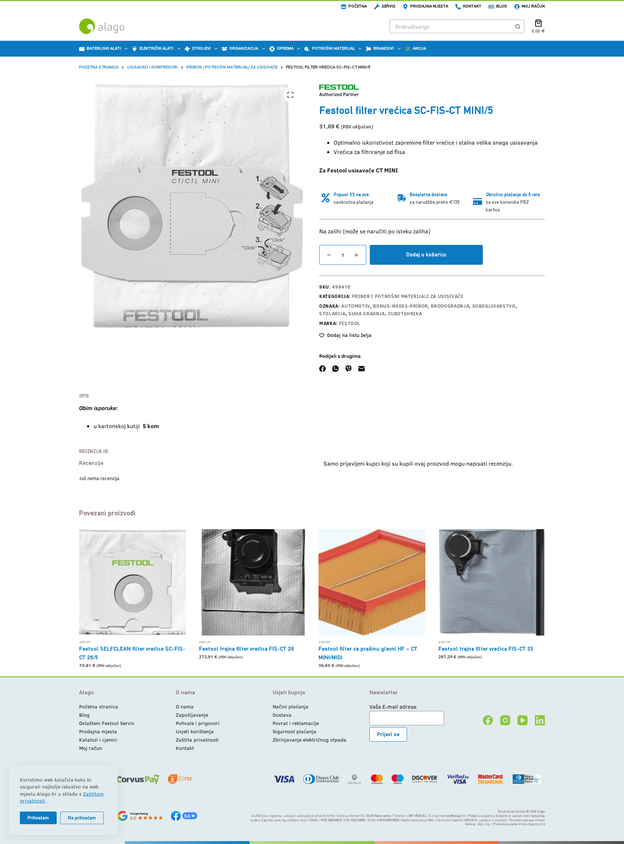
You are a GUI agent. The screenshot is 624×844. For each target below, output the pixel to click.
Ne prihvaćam (82, 818)
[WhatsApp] (335, 368)
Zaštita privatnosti (197, 739)
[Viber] (348, 368)
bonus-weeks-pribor (400, 306)
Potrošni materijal (333, 48)
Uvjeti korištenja (195, 731)
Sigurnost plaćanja (294, 731)
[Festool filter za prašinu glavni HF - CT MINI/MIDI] (371, 582)
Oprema (285, 48)
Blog (501, 6)
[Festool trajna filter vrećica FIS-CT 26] (252, 582)
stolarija (332, 313)
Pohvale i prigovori (198, 723)
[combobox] (450, 26)
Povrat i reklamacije (296, 723)
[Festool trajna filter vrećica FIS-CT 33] (491, 582)
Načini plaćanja (290, 706)
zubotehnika (405, 313)
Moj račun (533, 6)
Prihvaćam (38, 818)
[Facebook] (322, 368)
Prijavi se (388, 734)
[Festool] (339, 90)
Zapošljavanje (192, 714)
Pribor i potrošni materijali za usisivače (408, 296)
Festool (350, 323)
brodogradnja (450, 306)
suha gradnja (366, 313)
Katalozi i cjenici (98, 739)
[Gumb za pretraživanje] (517, 26)
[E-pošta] (361, 368)
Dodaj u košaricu (426, 254)
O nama (185, 706)
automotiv (355, 306)
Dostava (282, 714)
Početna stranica (98, 706)
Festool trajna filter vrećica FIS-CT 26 (246, 648)
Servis (388, 6)
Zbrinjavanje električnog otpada (309, 739)
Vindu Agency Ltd (532, 824)
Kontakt (472, 6)
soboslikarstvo (494, 306)
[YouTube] (522, 720)
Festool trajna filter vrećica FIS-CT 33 (485, 648)
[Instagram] (505, 720)
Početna (357, 6)
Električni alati (156, 48)
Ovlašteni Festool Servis (106, 723)
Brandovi (383, 48)
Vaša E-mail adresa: (393, 706)
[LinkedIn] (540, 720)
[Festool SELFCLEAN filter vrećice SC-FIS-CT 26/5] (132, 582)
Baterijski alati (104, 48)
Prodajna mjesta (429, 6)
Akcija (419, 48)
